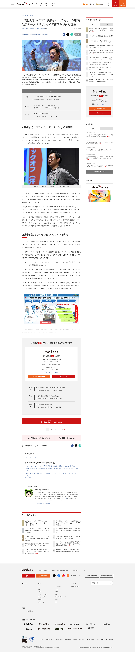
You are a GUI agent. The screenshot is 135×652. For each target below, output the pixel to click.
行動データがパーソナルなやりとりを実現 (46, 108)
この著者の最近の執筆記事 (42, 503)
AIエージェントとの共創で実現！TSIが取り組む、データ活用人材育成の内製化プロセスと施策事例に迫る (68, 544)
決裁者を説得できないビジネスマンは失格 (46, 99)
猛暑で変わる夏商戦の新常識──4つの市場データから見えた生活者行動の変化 (37, 545)
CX (39, 589)
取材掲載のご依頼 (106, 576)
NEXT (62, 429)
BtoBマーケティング (43, 594)
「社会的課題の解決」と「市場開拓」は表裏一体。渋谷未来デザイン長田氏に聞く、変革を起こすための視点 (99, 157)
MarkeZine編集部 (41, 28)
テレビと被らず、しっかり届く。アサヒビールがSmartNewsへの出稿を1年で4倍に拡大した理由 (37, 530)
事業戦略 (45, 34)
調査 (56, 594)
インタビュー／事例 (35, 34)
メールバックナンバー (52, 372)
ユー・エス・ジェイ (31, 457)
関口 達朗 (32, 28)
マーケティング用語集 (27, 611)
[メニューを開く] (12, 3)
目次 (51, 91)
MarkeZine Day (75, 586)
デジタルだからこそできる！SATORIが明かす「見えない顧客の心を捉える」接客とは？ (51, 466)
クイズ (56, 591)
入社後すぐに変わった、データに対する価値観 (47, 97)
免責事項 (75, 639)
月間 (106, 24)
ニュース (34, 4)
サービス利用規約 (90, 639)
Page (27, 106)
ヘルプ (42, 639)
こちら (65, 498)
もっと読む (27, 477)
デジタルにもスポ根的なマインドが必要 (45, 116)
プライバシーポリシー (101, 639)
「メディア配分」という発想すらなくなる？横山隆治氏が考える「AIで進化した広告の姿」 (99, 165)
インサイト (41, 591)
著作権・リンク (50, 639)
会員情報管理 (68, 639)
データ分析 (25, 34)
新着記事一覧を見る (99, 172)
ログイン (64, 376)
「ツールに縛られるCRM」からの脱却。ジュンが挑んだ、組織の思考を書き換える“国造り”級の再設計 (37, 551)
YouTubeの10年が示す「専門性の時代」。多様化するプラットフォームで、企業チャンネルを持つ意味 (37, 523)
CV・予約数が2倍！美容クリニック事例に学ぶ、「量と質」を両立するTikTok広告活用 (68, 530)
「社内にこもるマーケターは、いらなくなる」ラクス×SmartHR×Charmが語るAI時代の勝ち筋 (37, 538)
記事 (41, 4)
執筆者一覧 (41, 602)
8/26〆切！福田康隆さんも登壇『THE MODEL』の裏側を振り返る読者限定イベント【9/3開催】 (99, 135)
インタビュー (58, 586)
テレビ (56, 599)
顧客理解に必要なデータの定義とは (44, 105)
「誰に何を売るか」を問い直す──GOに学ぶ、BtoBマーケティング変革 (68, 537)
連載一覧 (40, 599)
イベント (52, 4)
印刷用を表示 (28, 446)
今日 (93, 24)
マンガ (56, 589)
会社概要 (81, 639)
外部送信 (111, 639)
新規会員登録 (39, 376)
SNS (56, 602)
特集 (46, 4)
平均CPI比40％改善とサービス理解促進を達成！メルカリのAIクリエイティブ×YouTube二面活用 (68, 523)
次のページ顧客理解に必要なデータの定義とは (51, 421)
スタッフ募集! (59, 639)
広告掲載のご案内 (92, 576)
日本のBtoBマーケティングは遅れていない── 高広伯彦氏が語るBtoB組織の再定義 (68, 550)
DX (39, 586)
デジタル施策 (41, 597)
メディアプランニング (60, 597)
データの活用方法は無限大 (42, 113)
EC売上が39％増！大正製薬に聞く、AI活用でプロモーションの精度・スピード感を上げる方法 (99, 150)
